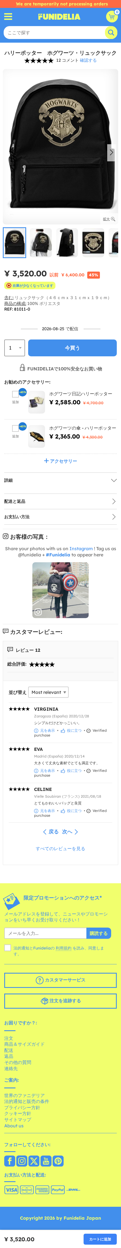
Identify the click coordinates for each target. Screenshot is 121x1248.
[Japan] (9, 1161)
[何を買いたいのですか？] (8, 16)
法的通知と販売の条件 (26, 1101)
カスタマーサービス (65, 980)
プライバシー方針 (22, 1107)
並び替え (18, 692)
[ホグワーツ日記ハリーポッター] (36, 402)
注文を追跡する (64, 1000)
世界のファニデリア (24, 1095)
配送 (8, 1050)
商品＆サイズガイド (24, 1044)
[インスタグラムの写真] (60, 590)
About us (14, 1125)
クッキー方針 (17, 1113)
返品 (8, 1056)
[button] (111, 153)
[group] (14, 242)
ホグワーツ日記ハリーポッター (80, 393)
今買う (72, 348)
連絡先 (11, 1068)
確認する (88, 60)
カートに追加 (100, 1239)
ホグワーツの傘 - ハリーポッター (82, 428)
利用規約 (63, 948)
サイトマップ (17, 1119)
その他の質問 (17, 1062)
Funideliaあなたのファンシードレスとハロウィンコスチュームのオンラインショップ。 (59, 16)
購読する (99, 933)
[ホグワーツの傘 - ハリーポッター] (36, 436)
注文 (8, 1038)
